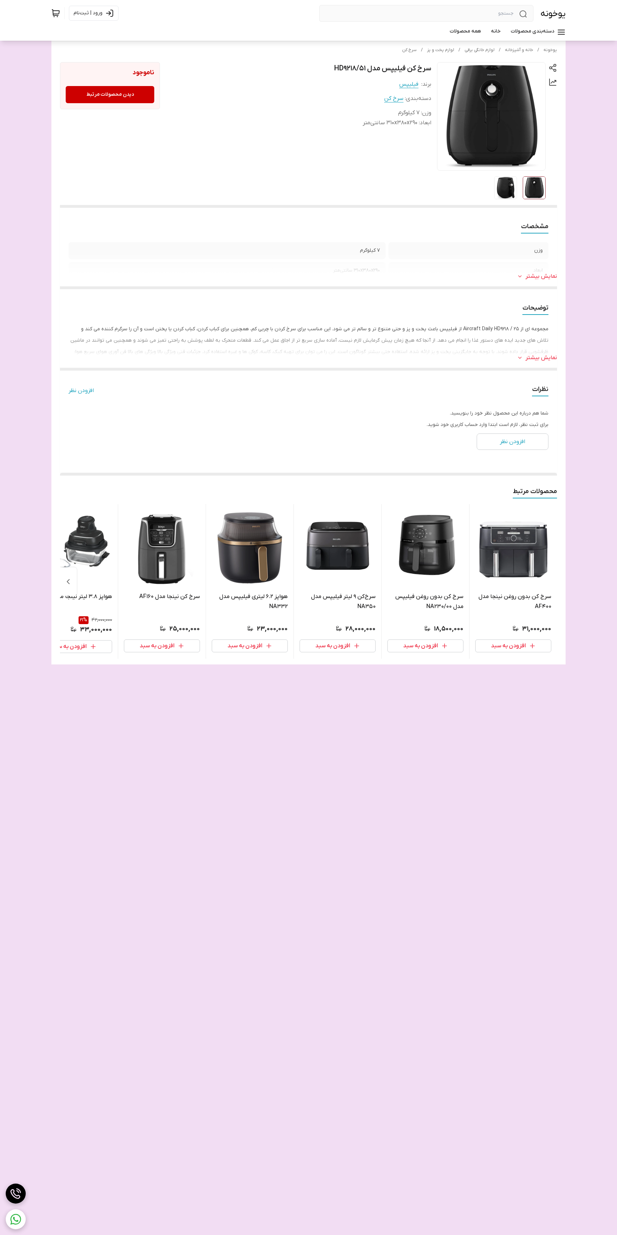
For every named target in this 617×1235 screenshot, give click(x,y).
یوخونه (553, 14)
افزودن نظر (81, 390)
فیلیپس (408, 84)
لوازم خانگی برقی (480, 50)
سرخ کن (409, 50)
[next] (68, 581)
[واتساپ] (16, 1219)
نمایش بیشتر (541, 276)
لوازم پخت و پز (440, 50)
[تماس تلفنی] (16, 1194)
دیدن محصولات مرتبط (110, 94)
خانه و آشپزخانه (519, 50)
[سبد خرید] (55, 13)
